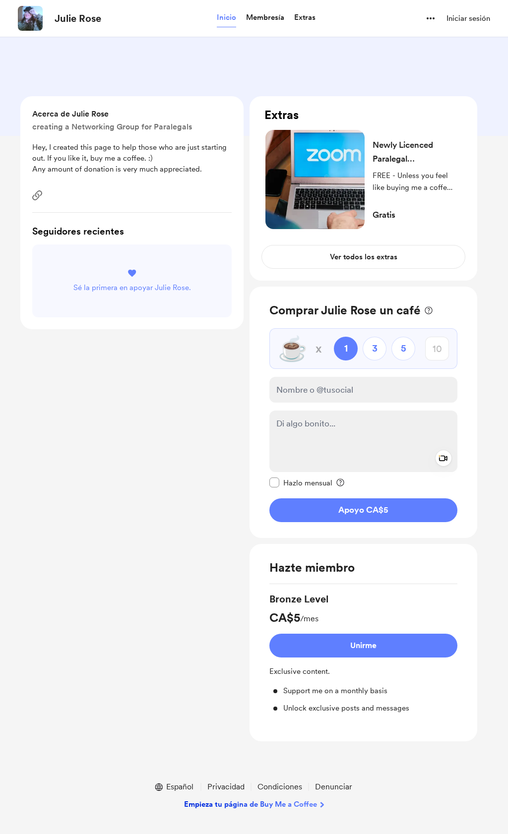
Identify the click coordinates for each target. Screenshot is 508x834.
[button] (226, 18)
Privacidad (226, 786)
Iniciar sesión (468, 18)
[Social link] (37, 195)
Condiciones (279, 786)
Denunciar (333, 786)
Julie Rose (78, 18)
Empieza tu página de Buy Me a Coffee (250, 804)
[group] (363, 653)
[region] (363, 188)
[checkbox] (300, 482)
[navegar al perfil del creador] (30, 18)
